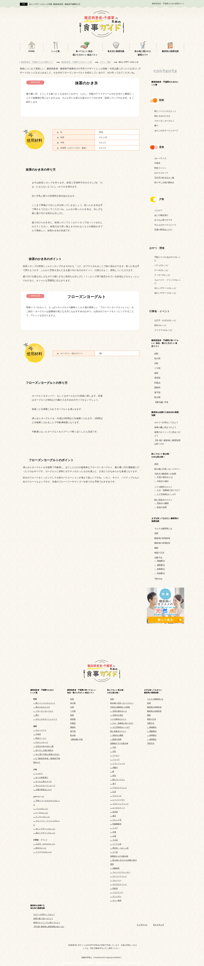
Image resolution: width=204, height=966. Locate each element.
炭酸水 (115, 768)
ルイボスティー (118, 808)
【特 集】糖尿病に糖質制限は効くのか (48, 927)
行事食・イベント (159, 311)
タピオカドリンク (119, 884)
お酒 (114, 836)
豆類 (156, 363)
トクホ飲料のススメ (163, 487)
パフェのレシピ (161, 265)
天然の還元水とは (165, 477)
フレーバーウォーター (121, 872)
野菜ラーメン (160, 168)
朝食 (161, 100)
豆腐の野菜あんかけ (163, 229)
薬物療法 (161, 561)
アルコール (116, 796)
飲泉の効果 (162, 507)
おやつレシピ (38, 797)
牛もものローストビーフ (165, 225)
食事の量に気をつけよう (165, 427)
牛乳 (114, 747)
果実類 (157, 378)
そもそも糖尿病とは (163, 528)
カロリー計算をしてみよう (166, 422)
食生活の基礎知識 (116, 51)
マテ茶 (115, 852)
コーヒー (116, 755)
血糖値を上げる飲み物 (119, 856)
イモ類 (157, 368)
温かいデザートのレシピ (165, 293)
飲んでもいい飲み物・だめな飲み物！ (116, 691)
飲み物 (157, 397)
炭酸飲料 (116, 868)
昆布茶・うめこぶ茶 (120, 848)
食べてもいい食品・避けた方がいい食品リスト (85, 53)
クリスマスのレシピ (163, 330)
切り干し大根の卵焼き (164, 182)
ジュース (116, 759)
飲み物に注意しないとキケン (167, 469)
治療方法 (158, 557)
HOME (31, 51)
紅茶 (114, 792)
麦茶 (114, 816)
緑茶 (114, 776)
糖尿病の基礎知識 (170, 51)
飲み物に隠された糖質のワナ (143, 53)
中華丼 (157, 163)
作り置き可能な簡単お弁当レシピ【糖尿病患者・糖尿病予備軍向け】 (46, 758)
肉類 (156, 353)
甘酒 (114, 832)
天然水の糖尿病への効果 (165, 474)
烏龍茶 (115, 888)
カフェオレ (116, 896)
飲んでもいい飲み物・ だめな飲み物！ (161, 455)
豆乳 (114, 751)
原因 (156, 464)
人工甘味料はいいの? (166, 494)
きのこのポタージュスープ (166, 130)
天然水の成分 (163, 481)
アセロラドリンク (119, 788)
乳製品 (157, 383)
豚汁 (156, 125)
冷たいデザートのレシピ (165, 288)
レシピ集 (55, 51)
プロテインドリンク (120, 804)
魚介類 (157, 358)
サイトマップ (158, 925)
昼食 (161, 147)
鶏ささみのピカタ (162, 116)
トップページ (142, 925)
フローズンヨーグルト (164, 121)
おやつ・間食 (160, 248)
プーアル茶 (116, 844)
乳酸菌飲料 (116, 824)
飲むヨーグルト (118, 780)
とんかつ (158, 210)
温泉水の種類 (163, 503)
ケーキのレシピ (161, 270)
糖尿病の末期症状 (162, 543)
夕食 (161, 199)
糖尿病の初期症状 (162, 538)
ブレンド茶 (116, 820)
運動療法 (161, 565)
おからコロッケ (161, 173)
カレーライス (160, 158)
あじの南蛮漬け (161, 215)
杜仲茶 (115, 812)
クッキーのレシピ (162, 275)
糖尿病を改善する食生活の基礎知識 (165, 413)
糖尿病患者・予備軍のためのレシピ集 (165, 83)
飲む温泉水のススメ (163, 500)
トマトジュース (118, 763)
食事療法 (161, 569)
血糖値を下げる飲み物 (119, 743)
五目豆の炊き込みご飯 (164, 178)
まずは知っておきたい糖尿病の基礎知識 (165, 519)
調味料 (157, 387)
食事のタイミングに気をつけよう (46, 923)
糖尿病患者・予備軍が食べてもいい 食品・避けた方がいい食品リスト (165, 343)
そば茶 (115, 840)
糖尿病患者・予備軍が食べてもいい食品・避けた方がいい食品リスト (81, 691)
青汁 (114, 784)
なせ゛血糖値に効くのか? (168, 490)
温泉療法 (161, 573)
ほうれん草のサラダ (163, 220)
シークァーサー (118, 800)
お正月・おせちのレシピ (165, 320)
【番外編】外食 (161, 402)
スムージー (116, 880)
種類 (156, 548)
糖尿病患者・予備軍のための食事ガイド (168, 4)
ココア (115, 828)
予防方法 (158, 579)
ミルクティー (117, 892)
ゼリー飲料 (116, 900)
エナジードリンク (119, 876)
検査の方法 (159, 552)
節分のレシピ (160, 325)
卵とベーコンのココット (165, 111)
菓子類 (157, 392)
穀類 (156, 373)
